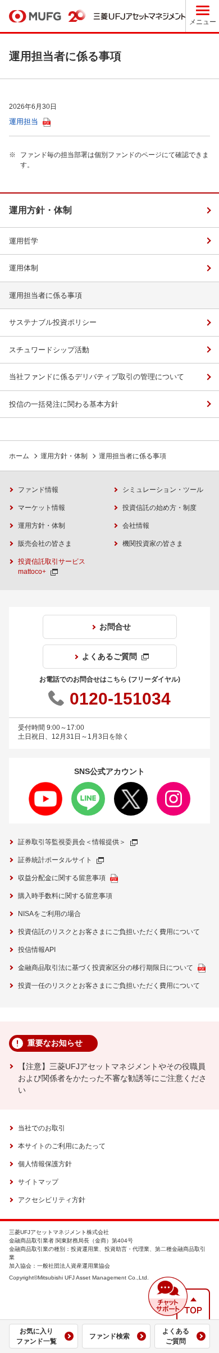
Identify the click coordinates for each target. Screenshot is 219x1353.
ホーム (19, 456)
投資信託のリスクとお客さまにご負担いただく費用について (109, 932)
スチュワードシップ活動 (49, 350)
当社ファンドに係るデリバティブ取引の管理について (96, 376)
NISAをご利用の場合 (49, 914)
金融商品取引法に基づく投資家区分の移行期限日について (105, 968)
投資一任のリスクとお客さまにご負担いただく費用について (109, 986)
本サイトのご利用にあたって (62, 1146)
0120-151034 (120, 698)
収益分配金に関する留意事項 (62, 878)
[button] (168, 1296)
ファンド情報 (38, 490)
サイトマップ (38, 1182)
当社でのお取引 (41, 1128)
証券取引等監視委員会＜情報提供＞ (72, 842)
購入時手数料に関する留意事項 (65, 896)
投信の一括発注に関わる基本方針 (63, 404)
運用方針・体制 (40, 210)
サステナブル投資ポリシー (53, 322)
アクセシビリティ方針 (51, 1200)
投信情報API (37, 950)
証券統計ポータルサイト (55, 860)
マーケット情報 (41, 508)
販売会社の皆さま (45, 543)
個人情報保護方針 (45, 1164)
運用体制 (23, 268)
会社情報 (135, 526)
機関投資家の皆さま (152, 543)
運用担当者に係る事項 (45, 295)
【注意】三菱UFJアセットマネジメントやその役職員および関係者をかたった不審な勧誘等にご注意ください (112, 1078)
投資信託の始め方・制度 (159, 508)
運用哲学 (23, 241)
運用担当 (23, 121)
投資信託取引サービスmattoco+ (51, 567)
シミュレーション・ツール (162, 490)
